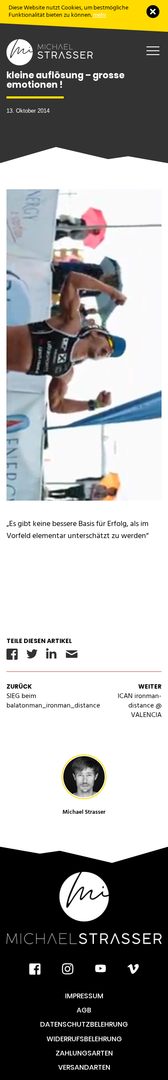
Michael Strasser (84, 812)
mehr (99, 15)
